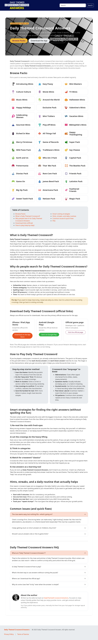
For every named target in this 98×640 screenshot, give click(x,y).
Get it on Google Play (49, 335)
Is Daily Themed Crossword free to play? (26, 567)
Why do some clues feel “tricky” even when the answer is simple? (35, 584)
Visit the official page (75, 332)
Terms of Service (23, 634)
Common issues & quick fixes (63, 218)
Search (90, 5)
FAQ (53, 221)
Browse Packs (18, 40)
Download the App (39, 40)
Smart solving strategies (61, 214)
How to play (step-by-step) (24, 225)
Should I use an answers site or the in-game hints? (30, 534)
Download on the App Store (22, 336)
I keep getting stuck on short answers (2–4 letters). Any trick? (34, 528)
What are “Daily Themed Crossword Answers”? (29, 553)
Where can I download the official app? (26, 578)
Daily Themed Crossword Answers (17, 630)
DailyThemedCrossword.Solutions (56, 598)
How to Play (58, 40)
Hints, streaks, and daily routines (64, 216)
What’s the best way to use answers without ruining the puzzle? (35, 573)
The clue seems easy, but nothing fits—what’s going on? (32, 514)
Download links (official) (24, 223)
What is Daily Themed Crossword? (27, 216)
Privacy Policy (9, 634)
